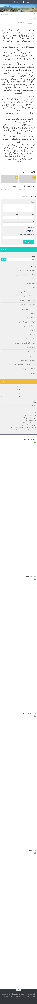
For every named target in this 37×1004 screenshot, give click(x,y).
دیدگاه (32, 202)
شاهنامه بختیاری (29, 339)
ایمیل (32, 214)
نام (16, 214)
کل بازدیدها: (32, 425)
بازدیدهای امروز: (31, 418)
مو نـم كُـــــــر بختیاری (20, 2)
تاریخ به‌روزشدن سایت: (29, 429)
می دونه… (31, 373)
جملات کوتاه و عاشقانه (27, 300)
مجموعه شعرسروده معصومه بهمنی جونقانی (20, 364)
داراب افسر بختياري (7, 14)
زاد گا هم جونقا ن (29, 326)
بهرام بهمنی (29, 23)
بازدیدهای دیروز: (31, 422)
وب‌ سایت (31, 221)
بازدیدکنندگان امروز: (29, 420)
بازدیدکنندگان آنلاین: (29, 415)
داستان (32, 313)
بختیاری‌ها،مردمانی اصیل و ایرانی (24, 274)
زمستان (32, 330)
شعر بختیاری (30, 347)
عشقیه (15, 186)
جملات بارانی (30, 283)
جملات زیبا (31, 287)
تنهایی (32, 279)
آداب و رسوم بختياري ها (27, 270)
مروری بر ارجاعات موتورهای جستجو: (24, 427)
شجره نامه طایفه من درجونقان (24, 343)
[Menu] (35, 2)
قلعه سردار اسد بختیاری (27, 360)
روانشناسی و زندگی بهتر (27, 322)
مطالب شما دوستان (28, 369)
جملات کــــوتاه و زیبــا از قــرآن (24, 296)
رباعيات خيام (30, 317)
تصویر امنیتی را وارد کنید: (27, 234)
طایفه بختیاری (30, 351)
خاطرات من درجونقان (27, 304)
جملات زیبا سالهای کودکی (26, 292)
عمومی (32, 356)
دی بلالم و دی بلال (28, 186)
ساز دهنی (31, 334)
